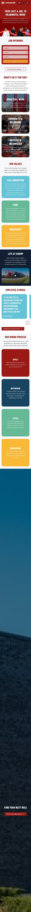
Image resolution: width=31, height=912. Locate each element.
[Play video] (15, 275)
